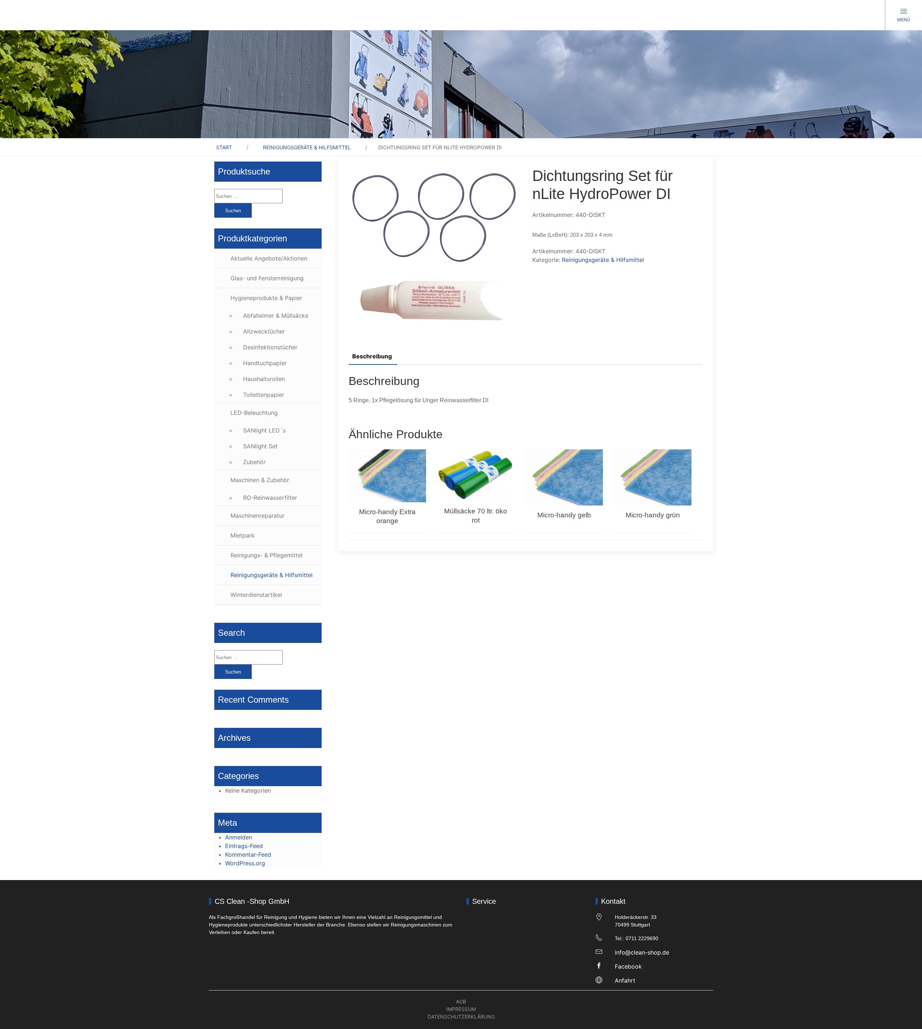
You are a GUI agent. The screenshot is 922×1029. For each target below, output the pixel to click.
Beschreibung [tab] (372, 356)
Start (224, 147)
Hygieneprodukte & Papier (266, 298)
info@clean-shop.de (642, 952)
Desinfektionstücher (270, 347)
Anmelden (238, 837)
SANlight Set (260, 446)
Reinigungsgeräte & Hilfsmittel (307, 147)
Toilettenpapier (263, 394)
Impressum (461, 1009)
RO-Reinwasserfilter (270, 497)
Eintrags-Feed (244, 845)
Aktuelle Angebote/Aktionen (268, 258)
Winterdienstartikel (256, 594)
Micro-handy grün (653, 515)
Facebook (628, 966)
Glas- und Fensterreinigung (267, 278)
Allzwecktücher (264, 331)
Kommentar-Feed (248, 854)
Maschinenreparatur (257, 515)
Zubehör (254, 462)
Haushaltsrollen (264, 378)
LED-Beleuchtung (254, 412)
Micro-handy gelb (564, 515)
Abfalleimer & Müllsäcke (275, 315)
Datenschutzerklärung (461, 1017)
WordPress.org (245, 863)
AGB (461, 1001)
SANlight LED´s (264, 430)
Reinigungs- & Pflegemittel (266, 555)
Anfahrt (625, 980)
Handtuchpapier (265, 363)
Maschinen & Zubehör (259, 480)
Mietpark (242, 535)
